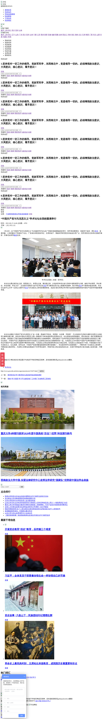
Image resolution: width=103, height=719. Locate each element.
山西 (98, 35)
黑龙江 (64, 35)
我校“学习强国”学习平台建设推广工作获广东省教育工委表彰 (29, 379)
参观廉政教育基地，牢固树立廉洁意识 (18, 511)
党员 (96, 231)
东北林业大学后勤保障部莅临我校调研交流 (20, 498)
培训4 (8, 132)
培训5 (8, 151)
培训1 (8, 76)
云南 (20, 30)
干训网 (8, 214)
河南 (69, 35)
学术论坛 (8, 367)
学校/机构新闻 (23, 214)
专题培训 (24, 76)
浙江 (9, 30)
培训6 (8, 170)
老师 (29, 76)
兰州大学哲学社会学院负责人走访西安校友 (20, 500)
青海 (9, 37)
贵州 (17, 30)
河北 (94, 35)
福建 (53, 35)
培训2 (8, 94)
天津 (83, 35)
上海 (6, 30)
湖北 (72, 35)
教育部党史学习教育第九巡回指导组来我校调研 (24, 375)
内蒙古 (5, 37)
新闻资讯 (14, 214)
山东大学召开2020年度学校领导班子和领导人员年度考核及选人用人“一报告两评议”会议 (36, 502)
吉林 (60, 35)
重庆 (2, 30)
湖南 (76, 35)
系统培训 (17, 76)
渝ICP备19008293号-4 (42, 701)
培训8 (8, 208)
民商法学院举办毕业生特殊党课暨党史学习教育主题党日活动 (26, 496)
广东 (20, 35)
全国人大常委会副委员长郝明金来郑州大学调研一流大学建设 (26, 507)
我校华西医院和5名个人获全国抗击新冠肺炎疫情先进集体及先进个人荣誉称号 (32, 509)
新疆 (45, 35)
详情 (2, 71)
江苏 (38, 35)
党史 (45, 285)
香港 (42, 35)
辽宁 (13, 35)
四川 (13, 30)
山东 (17, 35)
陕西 (87, 35)
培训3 (8, 113)
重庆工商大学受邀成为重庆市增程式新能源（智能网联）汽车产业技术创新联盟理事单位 (36, 505)
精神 (12, 76)
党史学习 (32, 677)
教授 (15, 235)
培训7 (8, 189)
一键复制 (41, 371)
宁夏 (35, 35)
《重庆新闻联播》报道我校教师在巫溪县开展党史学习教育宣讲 (27, 515)
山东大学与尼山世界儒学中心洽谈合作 (18, 513)
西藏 (56, 35)
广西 (91, 35)
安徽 (49, 35)
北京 (80, 35)
